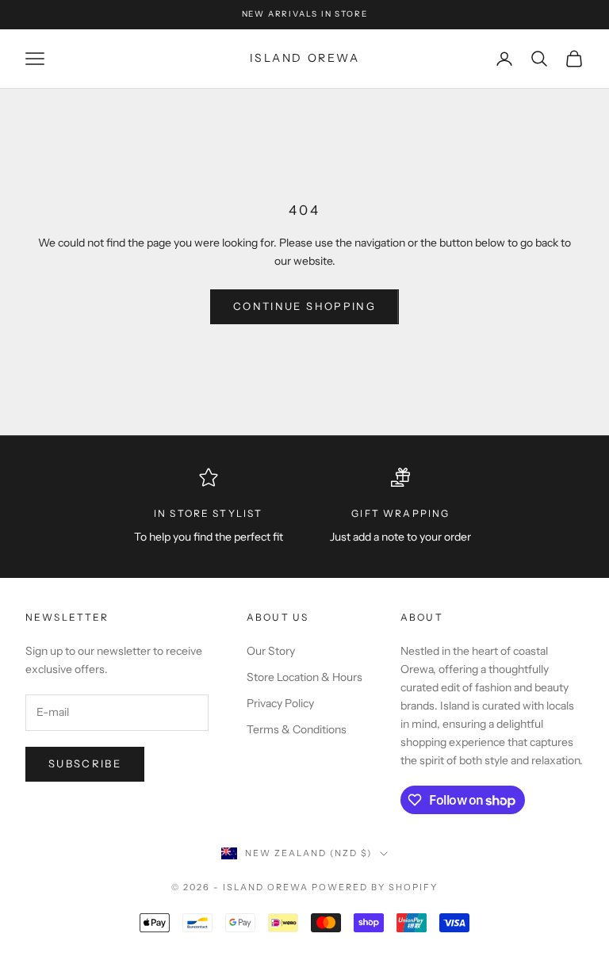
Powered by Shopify (375, 887)
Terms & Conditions (297, 729)
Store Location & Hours (304, 677)
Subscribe (84, 763)
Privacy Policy (280, 703)
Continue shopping (304, 306)
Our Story (271, 651)
